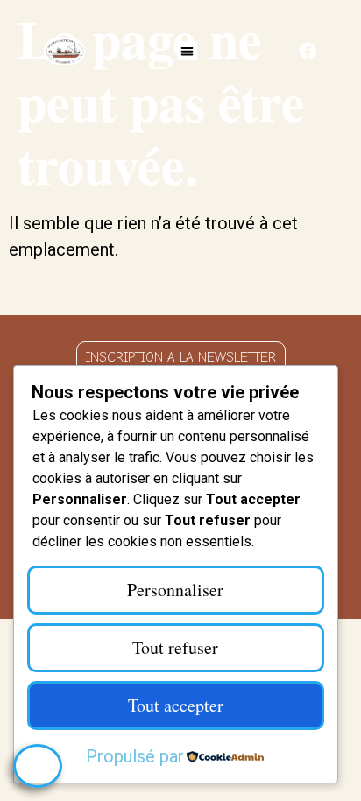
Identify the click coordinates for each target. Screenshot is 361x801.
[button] (188, 51)
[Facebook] (307, 50)
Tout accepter (175, 705)
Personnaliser (175, 589)
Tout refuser (175, 647)
